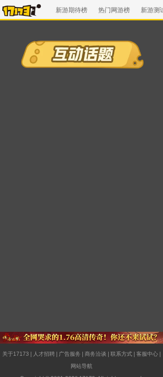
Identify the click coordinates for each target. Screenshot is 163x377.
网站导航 (81, 366)
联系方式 (121, 354)
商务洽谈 (95, 354)
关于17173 (15, 354)
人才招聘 (44, 354)
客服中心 (147, 354)
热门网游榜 (114, 10)
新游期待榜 (71, 10)
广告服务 (70, 354)
